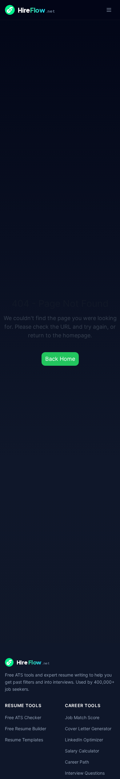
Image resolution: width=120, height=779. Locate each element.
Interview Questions (85, 773)
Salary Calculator (82, 750)
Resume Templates (24, 739)
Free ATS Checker (23, 717)
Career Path (77, 761)
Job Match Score (82, 717)
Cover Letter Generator (88, 728)
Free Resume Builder (25, 728)
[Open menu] (109, 10)
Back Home (60, 359)
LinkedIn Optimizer (84, 739)
